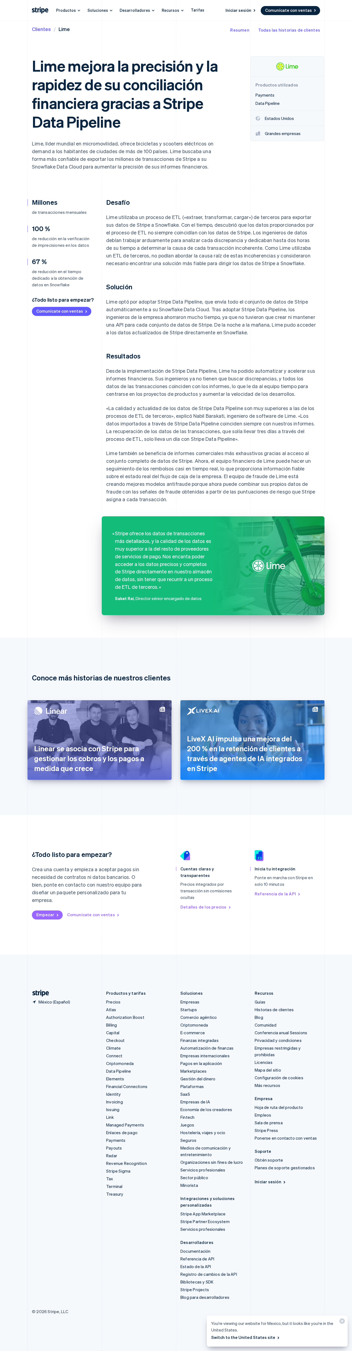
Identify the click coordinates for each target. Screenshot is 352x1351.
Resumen (239, 30)
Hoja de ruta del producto (279, 1107)
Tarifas (197, 9)
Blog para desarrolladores (204, 1297)
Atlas (111, 1009)
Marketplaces (193, 1071)
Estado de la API (195, 1266)
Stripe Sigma (118, 1171)
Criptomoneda (120, 1063)
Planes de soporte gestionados (285, 1167)
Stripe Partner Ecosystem (205, 1221)
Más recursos (267, 1085)
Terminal (114, 1186)
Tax (109, 1178)
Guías (260, 1002)
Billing (111, 1025)
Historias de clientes (274, 1009)
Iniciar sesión (238, 10)
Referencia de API (197, 1259)
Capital (112, 1032)
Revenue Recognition (126, 1163)
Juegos (187, 1125)
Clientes (41, 29)
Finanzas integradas (199, 1040)
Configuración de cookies (279, 1077)
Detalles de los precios (203, 907)
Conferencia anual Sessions (281, 1032)
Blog (259, 1017)
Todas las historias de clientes (289, 30)
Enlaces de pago (122, 1132)
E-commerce (192, 1032)
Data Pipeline (118, 1071)
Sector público (194, 1177)
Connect (114, 1055)
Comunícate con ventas (288, 10)
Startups (188, 1009)
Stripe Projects (194, 1289)
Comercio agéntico (198, 1017)
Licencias (264, 1062)
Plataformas (192, 1086)
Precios (113, 1002)
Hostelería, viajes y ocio (202, 1132)
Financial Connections (126, 1086)
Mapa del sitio (268, 1070)
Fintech (187, 1117)
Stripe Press (266, 1130)
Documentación (195, 1251)
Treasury (114, 1194)
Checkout (115, 1040)
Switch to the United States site (243, 1337)
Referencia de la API (275, 893)
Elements (115, 1078)
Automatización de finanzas (206, 1048)
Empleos (263, 1115)
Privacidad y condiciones (278, 1040)
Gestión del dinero (198, 1078)
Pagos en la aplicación (201, 1063)
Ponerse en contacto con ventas (286, 1138)
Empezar (45, 914)
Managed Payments (125, 1125)
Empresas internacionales (205, 1055)
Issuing (112, 1109)
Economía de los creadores (206, 1109)
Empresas (190, 1002)
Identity (113, 1094)
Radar (111, 1155)
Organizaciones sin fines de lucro (211, 1162)
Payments (116, 1140)
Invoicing (114, 1102)
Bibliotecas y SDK (196, 1282)
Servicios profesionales (203, 1170)
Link (110, 1117)
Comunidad (265, 1025)
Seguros (188, 1140)
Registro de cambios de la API (208, 1274)
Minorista (189, 1185)
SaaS (185, 1094)
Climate (113, 1048)
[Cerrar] (341, 1322)
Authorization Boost (125, 1017)
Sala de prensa (269, 1122)
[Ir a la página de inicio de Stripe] (38, 993)
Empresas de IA (195, 1102)
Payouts (114, 1148)
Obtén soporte (269, 1160)
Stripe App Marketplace (203, 1214)
